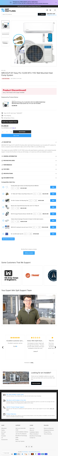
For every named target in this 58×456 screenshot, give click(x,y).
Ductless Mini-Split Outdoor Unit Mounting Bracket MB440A (25, 185)
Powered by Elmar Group (34, 451)
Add (53, 187)
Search (43, 14)
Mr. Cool (3, 70)
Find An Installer (36, 383)
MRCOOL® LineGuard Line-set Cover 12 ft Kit (21, 227)
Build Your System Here (9, 121)
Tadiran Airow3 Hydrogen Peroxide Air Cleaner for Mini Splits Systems (27, 219)
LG (2, 437)
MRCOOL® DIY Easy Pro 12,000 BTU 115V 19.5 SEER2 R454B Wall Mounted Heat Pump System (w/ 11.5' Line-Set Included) (28, 102)
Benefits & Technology (21, 435)
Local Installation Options (22, 432)
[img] (16, 346)
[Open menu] (55, 10)
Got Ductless (25, 451)
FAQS (17, 437)
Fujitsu (3, 430)
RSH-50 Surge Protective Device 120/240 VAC (22, 213)
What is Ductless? (34, 434)
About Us (32, 428)
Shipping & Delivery (49, 430)
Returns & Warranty (49, 428)
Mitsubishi (4, 428)
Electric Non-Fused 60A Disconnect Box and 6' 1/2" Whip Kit (25, 205)
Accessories (4, 439)
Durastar (3, 435)
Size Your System (20, 441)
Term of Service (48, 434)
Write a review (29, 253)
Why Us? (32, 430)
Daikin (3, 434)
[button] (3, 347)
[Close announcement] (56, 2)
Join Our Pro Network (21, 433)
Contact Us (32, 437)
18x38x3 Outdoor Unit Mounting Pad (19, 200)
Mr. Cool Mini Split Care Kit (17, 233)
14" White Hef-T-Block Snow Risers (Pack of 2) (21, 193)
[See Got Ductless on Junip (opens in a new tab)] (32, 362)
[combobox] (23, 14)
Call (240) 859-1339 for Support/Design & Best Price (29, 6)
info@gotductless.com (52, 15)
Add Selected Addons (8, 239)
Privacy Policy (47, 432)
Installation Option (34, 432)
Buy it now (16, 135)
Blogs (17, 439)
